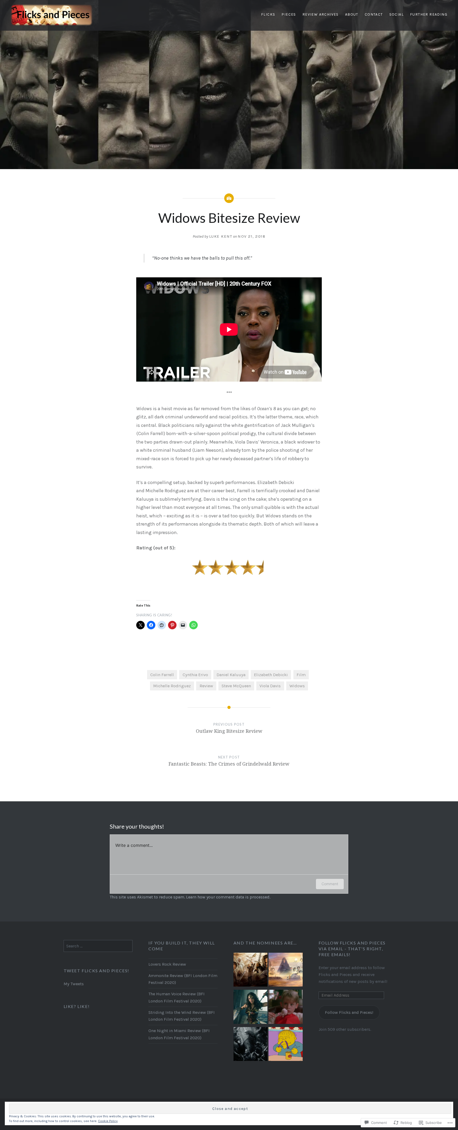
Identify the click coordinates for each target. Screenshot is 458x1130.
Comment (330, 884)
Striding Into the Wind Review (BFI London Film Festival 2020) (181, 1016)
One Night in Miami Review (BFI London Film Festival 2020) (179, 1034)
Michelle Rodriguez (172, 685)
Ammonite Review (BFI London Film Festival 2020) (182, 979)
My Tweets (74, 983)
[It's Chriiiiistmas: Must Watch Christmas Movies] (285, 1008)
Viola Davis (270, 685)
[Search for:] (98, 945)
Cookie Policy (108, 1121)
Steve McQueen (236, 685)
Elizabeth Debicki (271, 674)
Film (301, 674)
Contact (374, 14)
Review (206, 685)
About (351, 14)
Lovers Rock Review (167, 964)
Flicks (268, 14)
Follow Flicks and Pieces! (349, 1012)
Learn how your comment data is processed (228, 897)
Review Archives (320, 14)
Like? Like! (77, 1006)
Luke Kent (220, 236)
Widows (297, 685)
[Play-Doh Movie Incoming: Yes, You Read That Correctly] (285, 1045)
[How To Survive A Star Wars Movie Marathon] (285, 971)
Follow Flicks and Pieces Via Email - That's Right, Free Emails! (352, 948)
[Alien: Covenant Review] (250, 1045)
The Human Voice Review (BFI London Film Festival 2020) (176, 997)
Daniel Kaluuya (231, 674)
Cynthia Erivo (195, 674)
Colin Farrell (162, 674)
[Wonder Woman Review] (250, 1008)
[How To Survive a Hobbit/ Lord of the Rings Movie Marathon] (250, 971)
